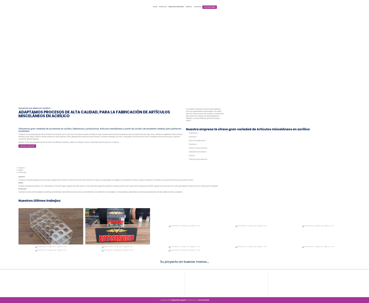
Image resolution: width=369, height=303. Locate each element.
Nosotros (163, 7)
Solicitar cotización (27, 146)
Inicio (155, 7)
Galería (189, 7)
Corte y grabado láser (197, 292)
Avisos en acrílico (195, 279)
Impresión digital (195, 284)
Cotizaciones (109, 287)
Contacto (197, 7)
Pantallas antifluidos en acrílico (201, 281)
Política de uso (109, 281)
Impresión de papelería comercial (202, 287)
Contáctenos (109, 290)
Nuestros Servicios (176, 7)
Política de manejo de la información (118, 284)
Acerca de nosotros (111, 279)
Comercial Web (203, 300)
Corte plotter (194, 290)
